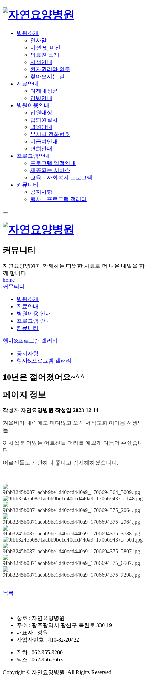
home (9, 280)
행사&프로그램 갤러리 (30, 341)
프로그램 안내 (34, 321)
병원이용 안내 (34, 313)
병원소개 (28, 33)
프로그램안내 (33, 156)
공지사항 (28, 353)
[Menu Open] (5, 213)
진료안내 (28, 84)
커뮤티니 (14, 286)
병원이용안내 (33, 105)
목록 (8, 593)
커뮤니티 (28, 185)
